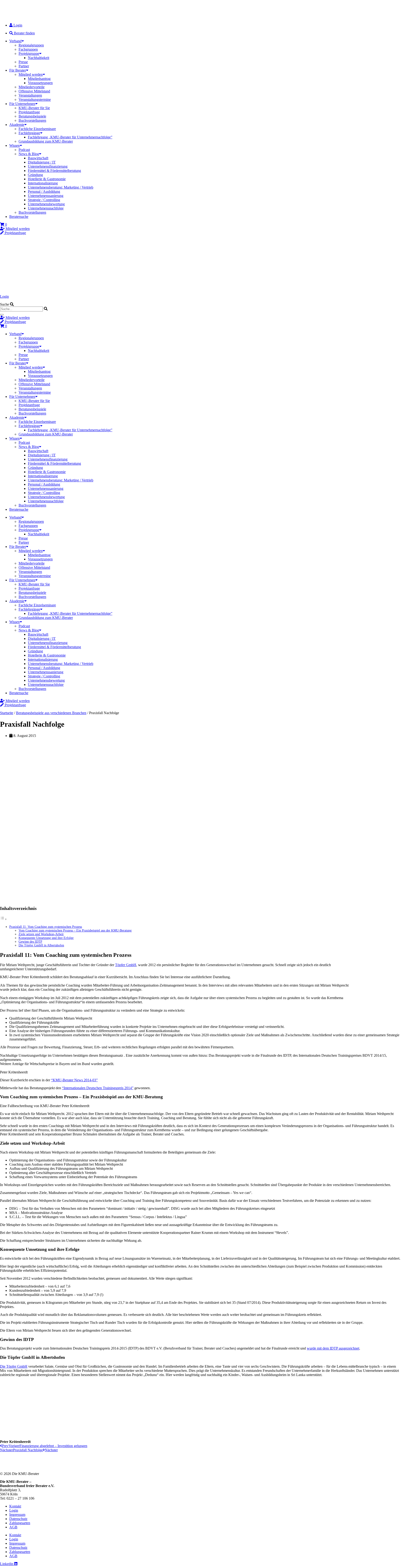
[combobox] (21, 309)
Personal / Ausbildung (44, 191)
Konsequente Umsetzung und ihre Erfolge (46, 938)
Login (4, 296)
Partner (24, 66)
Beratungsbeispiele (32, 116)
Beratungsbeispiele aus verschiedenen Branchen (51, 713)
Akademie (16, 125)
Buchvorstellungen (32, 120)
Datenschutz (18, 1519)
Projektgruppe (29, 54)
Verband (15, 41)
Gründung (35, 175)
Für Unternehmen (22, 104)
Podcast (24, 150)
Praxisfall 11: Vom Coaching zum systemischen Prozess (45, 926)
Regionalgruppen (31, 45)
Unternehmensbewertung (46, 204)
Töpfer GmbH (125, 965)
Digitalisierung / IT (42, 162)
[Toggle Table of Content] (3, 919)
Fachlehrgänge (29, 133)
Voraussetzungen (40, 83)
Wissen (14, 145)
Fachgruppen (28, 49)
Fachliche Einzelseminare (37, 129)
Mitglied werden (31, 74)
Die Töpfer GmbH (13, 1366)
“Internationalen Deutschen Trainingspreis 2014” (97, 1088)
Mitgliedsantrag (39, 79)
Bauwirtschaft (38, 158)
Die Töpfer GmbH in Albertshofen (41, 945)
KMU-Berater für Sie (34, 108)
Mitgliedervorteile (32, 87)
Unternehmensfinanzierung (48, 166)
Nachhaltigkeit (38, 58)
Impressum (17, 1515)
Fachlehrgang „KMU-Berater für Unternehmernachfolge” (70, 137)
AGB (13, 1527)
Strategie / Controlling (44, 200)
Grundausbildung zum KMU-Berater (46, 141)
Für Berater (17, 70)
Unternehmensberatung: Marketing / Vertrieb (60, 187)
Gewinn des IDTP (30, 941)
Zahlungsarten (19, 1523)
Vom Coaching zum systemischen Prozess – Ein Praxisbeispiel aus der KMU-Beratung (75, 930)
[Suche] (2, 314)
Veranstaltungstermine (35, 99)
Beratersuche (18, 217)
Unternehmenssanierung (45, 196)
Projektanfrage (29, 112)
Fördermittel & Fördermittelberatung (54, 171)
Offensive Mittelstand (34, 91)
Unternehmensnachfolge (46, 208)
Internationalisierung (43, 183)
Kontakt (15, 1506)
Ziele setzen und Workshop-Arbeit (41, 934)
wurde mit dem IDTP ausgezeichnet (333, 1348)
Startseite (6, 713)
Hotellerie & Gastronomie (47, 179)
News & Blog (29, 154)
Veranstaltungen (30, 95)
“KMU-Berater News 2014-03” (74, 1080)
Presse (23, 62)
